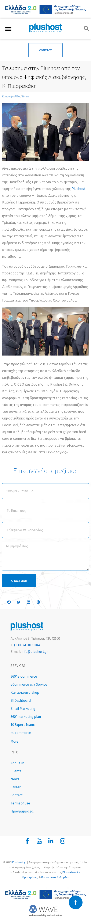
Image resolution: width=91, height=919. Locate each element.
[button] (8, 29)
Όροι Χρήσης (30, 877)
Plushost (78, 188)
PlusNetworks (71, 872)
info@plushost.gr (34, 651)
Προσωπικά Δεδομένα (55, 877)
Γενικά (25, 96)
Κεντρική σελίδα (11, 96)
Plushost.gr (19, 862)
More (14, 741)
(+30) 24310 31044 (26, 645)
